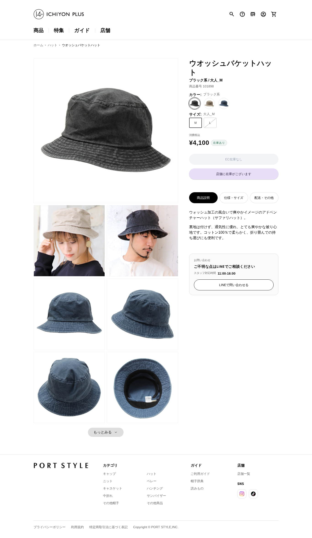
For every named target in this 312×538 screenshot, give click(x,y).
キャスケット (112, 488)
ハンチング (155, 488)
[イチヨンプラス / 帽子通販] (59, 14)
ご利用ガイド (200, 474)
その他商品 (155, 503)
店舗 (105, 30)
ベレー (151, 481)
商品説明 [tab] (203, 198)
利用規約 (77, 527)
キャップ (109, 474)
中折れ (108, 495)
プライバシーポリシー (50, 527)
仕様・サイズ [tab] (233, 198)
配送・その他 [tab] (264, 198)
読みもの (197, 488)
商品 (39, 30)
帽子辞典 (197, 481)
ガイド (82, 30)
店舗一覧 (243, 474)
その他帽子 (111, 503)
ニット (108, 481)
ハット (151, 474)
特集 (59, 30)
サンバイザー (156, 495)
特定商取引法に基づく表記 (108, 527)
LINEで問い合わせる (234, 285)
